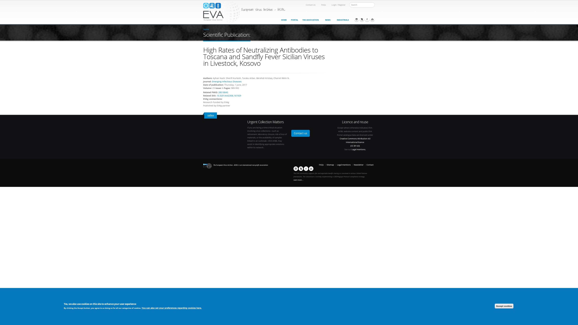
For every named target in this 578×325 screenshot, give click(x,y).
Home (284, 20)
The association (310, 20)
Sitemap (330, 165)
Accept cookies (504, 306)
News (328, 20)
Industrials (343, 20)
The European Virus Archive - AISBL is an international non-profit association (240, 165)
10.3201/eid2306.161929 (229, 95)
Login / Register (338, 5)
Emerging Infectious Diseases (227, 81)
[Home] (221, 11)
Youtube (372, 19)
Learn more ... (298, 180)
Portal (294, 20)
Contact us (300, 133)
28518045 (223, 92)
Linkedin (356, 19)
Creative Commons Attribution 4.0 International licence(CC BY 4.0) (355, 142)
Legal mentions (344, 165)
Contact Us (310, 5)
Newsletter (359, 165)
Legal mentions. (359, 149)
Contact (370, 165)
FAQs (323, 5)
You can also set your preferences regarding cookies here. (172, 307)
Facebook (367, 19)
